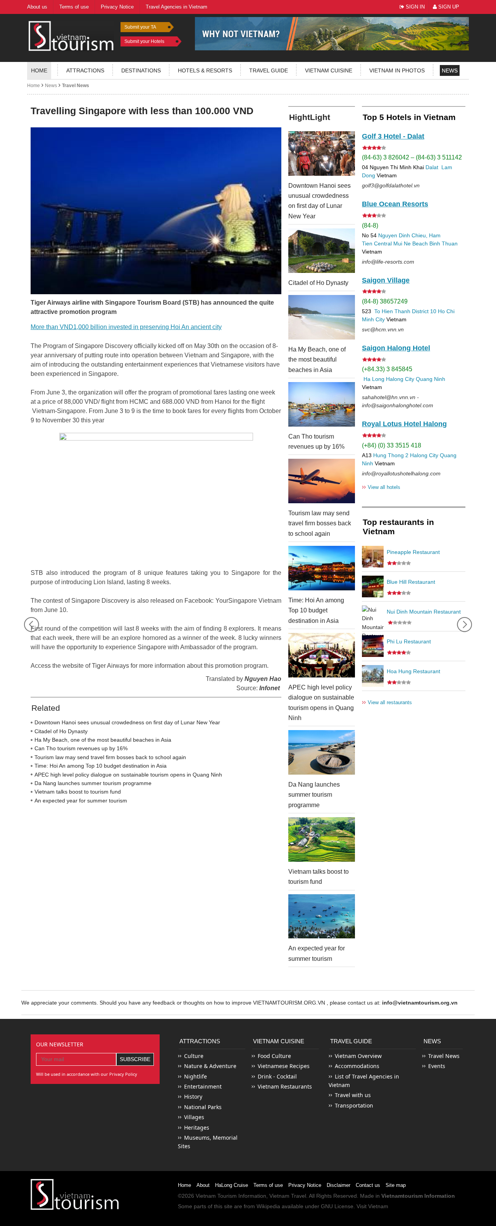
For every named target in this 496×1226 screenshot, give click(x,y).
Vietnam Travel (287, 1196)
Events (436, 1066)
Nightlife (195, 1076)
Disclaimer (338, 1185)
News (450, 70)
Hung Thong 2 (390, 455)
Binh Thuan (443, 243)
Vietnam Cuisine (328, 70)
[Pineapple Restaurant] (373, 557)
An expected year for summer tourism (80, 800)
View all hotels (381, 487)
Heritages (196, 1127)
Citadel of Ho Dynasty (61, 731)
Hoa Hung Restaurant (413, 671)
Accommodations (357, 1066)
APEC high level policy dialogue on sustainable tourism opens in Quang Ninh (128, 775)
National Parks (203, 1107)
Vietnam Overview (358, 1056)
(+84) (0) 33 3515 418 (391, 445)
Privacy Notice (304, 1185)
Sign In (414, 7)
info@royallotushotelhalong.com (401, 473)
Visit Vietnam (372, 1206)
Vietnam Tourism (216, 1196)
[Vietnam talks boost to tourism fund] (321, 839)
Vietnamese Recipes (284, 1066)
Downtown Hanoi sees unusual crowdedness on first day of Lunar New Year (127, 722)
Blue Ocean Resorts (395, 204)
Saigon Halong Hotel (396, 348)
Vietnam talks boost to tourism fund (77, 792)
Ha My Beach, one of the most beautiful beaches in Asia (102, 740)
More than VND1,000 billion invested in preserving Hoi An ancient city (126, 327)
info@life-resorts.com (388, 262)
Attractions (85, 70)
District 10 (424, 311)
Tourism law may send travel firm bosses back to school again (110, 757)
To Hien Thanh (391, 311)
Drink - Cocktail (277, 1076)
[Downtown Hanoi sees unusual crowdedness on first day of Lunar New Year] (321, 153)
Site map (396, 1185)
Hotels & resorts (205, 70)
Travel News (75, 85)
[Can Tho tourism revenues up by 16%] (321, 404)
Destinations (141, 70)
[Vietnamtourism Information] (71, 35)
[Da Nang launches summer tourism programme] (321, 752)
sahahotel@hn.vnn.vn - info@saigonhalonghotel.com (397, 401)
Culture (193, 1056)
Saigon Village (386, 280)
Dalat (431, 167)
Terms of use (268, 1185)
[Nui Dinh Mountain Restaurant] (373, 616)
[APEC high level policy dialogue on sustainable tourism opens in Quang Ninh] (321, 655)
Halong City (400, 379)
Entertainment (203, 1086)
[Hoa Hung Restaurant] (373, 676)
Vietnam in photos (397, 70)
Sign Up (448, 7)
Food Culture (274, 1056)
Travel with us (353, 1095)
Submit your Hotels (144, 41)
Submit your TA (140, 27)
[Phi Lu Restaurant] (373, 646)
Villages (194, 1117)
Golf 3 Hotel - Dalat (393, 136)
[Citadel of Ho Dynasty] (321, 250)
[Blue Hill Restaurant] (373, 586)
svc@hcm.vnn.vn (383, 329)
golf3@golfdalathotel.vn (391, 185)
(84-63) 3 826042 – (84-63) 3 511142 (412, 157)
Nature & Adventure (210, 1066)
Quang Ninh (430, 379)
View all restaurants (387, 702)
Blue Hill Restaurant (411, 582)
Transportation (354, 1105)
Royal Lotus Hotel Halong (404, 424)
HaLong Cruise (231, 1185)
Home (39, 70)
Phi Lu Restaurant (409, 641)
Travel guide (268, 70)
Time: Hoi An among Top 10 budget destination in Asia (100, 766)
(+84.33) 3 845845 (387, 369)
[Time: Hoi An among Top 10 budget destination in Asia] (321, 568)
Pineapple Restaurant (413, 552)
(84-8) (370, 225)
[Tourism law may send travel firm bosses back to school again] (321, 481)
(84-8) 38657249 (385, 301)
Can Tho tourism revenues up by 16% (80, 748)
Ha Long (373, 379)
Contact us (368, 1185)
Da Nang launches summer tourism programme (93, 783)
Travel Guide (351, 1041)
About (203, 1185)
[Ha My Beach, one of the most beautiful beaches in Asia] (321, 317)
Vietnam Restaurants (285, 1086)
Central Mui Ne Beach (401, 243)
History (193, 1096)
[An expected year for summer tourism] (321, 916)
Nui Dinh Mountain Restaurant (424, 612)
